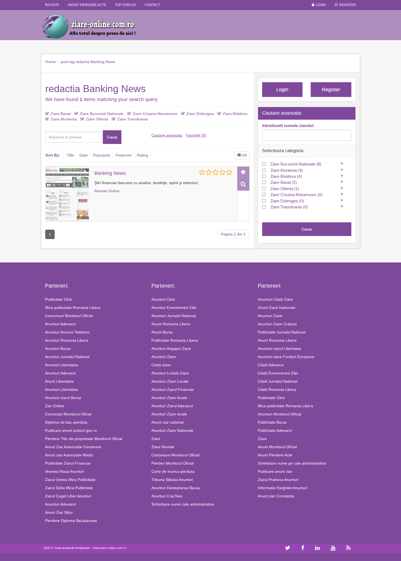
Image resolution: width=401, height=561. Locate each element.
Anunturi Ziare (163, 357)
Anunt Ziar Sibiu (59, 512)
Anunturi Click (163, 299)
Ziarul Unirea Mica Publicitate (70, 479)
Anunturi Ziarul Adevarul (172, 406)
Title (70, 155)
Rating (142, 155)
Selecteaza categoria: (283, 150)
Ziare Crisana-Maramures (155, 113)
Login (321, 5)
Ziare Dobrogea (200, 113)
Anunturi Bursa (58, 348)
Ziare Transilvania (132, 119)
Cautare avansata (166, 135)
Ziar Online (54, 406)
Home (50, 62)
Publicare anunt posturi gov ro (71, 430)
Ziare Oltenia (97, 119)
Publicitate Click (58, 299)
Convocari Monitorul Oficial (68, 414)
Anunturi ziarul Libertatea (279, 348)
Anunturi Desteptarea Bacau (175, 488)
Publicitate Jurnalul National (282, 332)
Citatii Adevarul (270, 365)
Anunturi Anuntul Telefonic (67, 332)
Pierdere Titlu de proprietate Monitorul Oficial (83, 438)
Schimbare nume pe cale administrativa (292, 463)
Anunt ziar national (167, 422)
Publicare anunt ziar (275, 471)
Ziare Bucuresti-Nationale (102, 113)
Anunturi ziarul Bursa (63, 397)
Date (83, 155)
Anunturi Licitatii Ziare (170, 373)
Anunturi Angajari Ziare (171, 348)
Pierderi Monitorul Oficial (172, 463)
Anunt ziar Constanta (276, 496)
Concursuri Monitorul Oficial (69, 316)
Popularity (101, 155)
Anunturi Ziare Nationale (172, 430)
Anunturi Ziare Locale (169, 381)
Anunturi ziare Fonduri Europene (286, 357)
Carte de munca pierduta (172, 471)
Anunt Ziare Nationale (276, 307)
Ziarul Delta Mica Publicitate (69, 488)
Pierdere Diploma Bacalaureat (71, 520)
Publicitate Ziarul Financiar (68, 463)
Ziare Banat (60, 113)
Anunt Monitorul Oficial (277, 447)
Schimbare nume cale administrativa (182, 504)
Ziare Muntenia (63, 119)
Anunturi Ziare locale (169, 397)
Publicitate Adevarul (275, 430)
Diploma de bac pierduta (66, 422)
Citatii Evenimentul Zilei (278, 373)
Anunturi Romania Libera (66, 340)
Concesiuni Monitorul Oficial (175, 455)
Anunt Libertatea (59, 381)
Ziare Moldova (235, 113)
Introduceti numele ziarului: (288, 125)
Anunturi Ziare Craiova (277, 324)
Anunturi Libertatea (61, 365)
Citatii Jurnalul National (277, 381)
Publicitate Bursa (272, 422)
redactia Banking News (95, 62)
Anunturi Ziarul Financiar (172, 389)
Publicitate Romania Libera (174, 340)
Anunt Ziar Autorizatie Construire (73, 447)
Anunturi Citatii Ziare (275, 299)
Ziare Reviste (162, 447)
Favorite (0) (196, 135)
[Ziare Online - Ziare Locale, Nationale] (94, 26)
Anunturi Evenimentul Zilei (173, 307)
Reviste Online (106, 191)
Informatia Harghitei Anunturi (282, 488)
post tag (67, 62)
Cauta (112, 137)
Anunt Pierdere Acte (275, 455)
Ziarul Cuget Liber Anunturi (68, 496)
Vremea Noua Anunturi (64, 471)
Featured (123, 155)
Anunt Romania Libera (170, 324)
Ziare (155, 438)
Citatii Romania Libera (277, 389)
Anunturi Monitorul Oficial (279, 414)
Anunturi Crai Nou (166, 496)
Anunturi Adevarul (60, 324)
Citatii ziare (160, 365)
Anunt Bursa (162, 332)
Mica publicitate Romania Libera (72, 307)
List (244, 155)
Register (347, 5)
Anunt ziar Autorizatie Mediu (69, 455)
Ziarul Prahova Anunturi (278, 479)
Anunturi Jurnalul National (67, 357)
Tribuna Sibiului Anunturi (172, 479)
